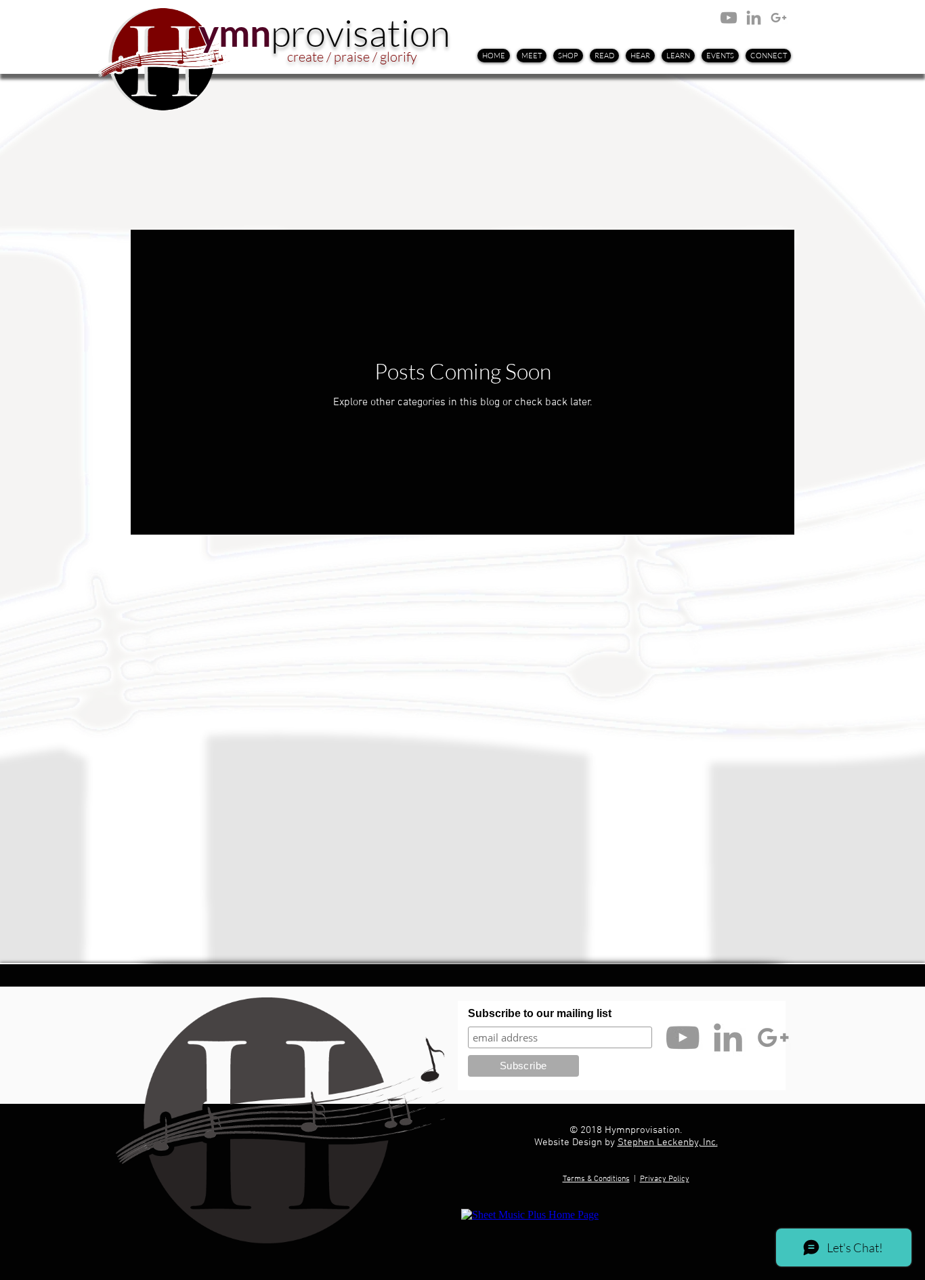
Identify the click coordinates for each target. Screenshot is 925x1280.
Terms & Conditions (596, 1179)
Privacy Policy (664, 1179)
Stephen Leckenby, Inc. (668, 1142)
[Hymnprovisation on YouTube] (728, 17)
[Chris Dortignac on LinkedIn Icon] (754, 17)
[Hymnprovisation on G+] (779, 17)
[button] (604, 55)
